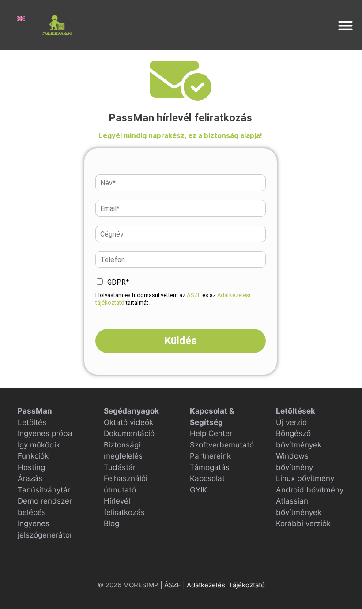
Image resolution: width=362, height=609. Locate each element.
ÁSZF (194, 295)
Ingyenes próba (45, 433)
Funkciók (33, 455)
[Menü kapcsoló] (345, 25)
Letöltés (32, 422)
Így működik (39, 444)
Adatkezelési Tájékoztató (226, 585)
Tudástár (120, 467)
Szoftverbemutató (222, 444)
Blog (111, 523)
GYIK (198, 489)
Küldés (180, 341)
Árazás (30, 478)
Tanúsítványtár (44, 489)
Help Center (211, 433)
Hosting (31, 467)
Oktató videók (128, 422)
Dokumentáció (129, 433)
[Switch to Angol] (20, 18)
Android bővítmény (309, 489)
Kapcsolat (207, 478)
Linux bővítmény (305, 478)
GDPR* (118, 282)
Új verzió (291, 422)
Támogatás (210, 467)
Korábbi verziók (303, 523)
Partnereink (210, 455)
